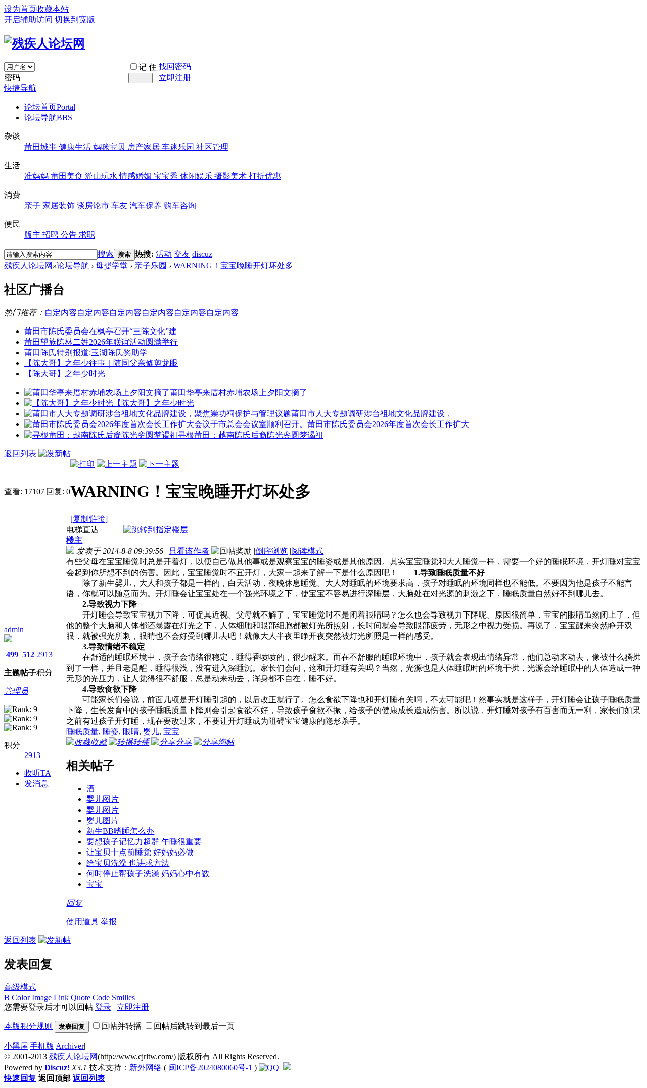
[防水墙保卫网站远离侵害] (287, 1067)
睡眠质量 (82, 731)
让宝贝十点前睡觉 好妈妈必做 (140, 852)
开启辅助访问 (28, 19)
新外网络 (145, 1067)
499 (12, 654)
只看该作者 (189, 551)
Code (101, 997)
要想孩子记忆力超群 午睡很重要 (144, 841)
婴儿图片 (102, 799)
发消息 (36, 783)
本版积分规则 (28, 1026)
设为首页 (20, 9)
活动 (164, 254)
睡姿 (111, 731)
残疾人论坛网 (28, 265)
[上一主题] (117, 464)
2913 (44, 654)
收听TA (37, 773)
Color (21, 997)
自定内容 (60, 312)
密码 (12, 77)
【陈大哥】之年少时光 (64, 373)
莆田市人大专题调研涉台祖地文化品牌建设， (372, 413)
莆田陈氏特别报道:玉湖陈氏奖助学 (86, 352)
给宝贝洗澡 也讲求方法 (127, 863)
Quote (80, 997)
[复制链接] (89, 518)
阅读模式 (307, 551)
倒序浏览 (271, 551)
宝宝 (171, 731)
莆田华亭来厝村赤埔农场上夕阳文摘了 (238, 392)
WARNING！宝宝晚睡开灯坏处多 (233, 265)
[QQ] (269, 1067)
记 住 (147, 67)
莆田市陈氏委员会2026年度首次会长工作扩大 (388, 424)
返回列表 (20, 453)
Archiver (70, 1046)
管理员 (16, 691)
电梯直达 (82, 529)
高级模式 (20, 987)
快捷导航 (20, 88)
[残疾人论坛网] (44, 43)
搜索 (106, 254)
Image (42, 997)
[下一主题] (159, 464)
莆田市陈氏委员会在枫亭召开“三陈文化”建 (100, 331)
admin (14, 629)
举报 (109, 921)
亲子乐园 (150, 265)
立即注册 (175, 77)
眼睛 (131, 731)
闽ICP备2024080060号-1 (210, 1067)
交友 (182, 254)
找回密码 (175, 66)
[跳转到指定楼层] (155, 529)
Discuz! (57, 1067)
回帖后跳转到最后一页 (194, 1026)
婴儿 (151, 731)
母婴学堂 (112, 265)
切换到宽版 (75, 19)
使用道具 (82, 921)
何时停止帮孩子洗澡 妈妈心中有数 (148, 873)
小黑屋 (16, 1046)
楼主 (74, 540)
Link (61, 997)
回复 (74, 902)
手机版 (42, 1046)
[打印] (82, 464)
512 (28, 654)
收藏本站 (52, 9)
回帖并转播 (121, 1026)
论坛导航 (48, 117)
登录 (103, 1007)
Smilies (123, 997)
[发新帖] (54, 453)
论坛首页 (49, 107)
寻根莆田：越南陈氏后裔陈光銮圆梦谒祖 (251, 435)
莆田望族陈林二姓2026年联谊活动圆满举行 (101, 342)
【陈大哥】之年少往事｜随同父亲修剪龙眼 (101, 363)
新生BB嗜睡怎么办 (120, 831)
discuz (202, 254)
